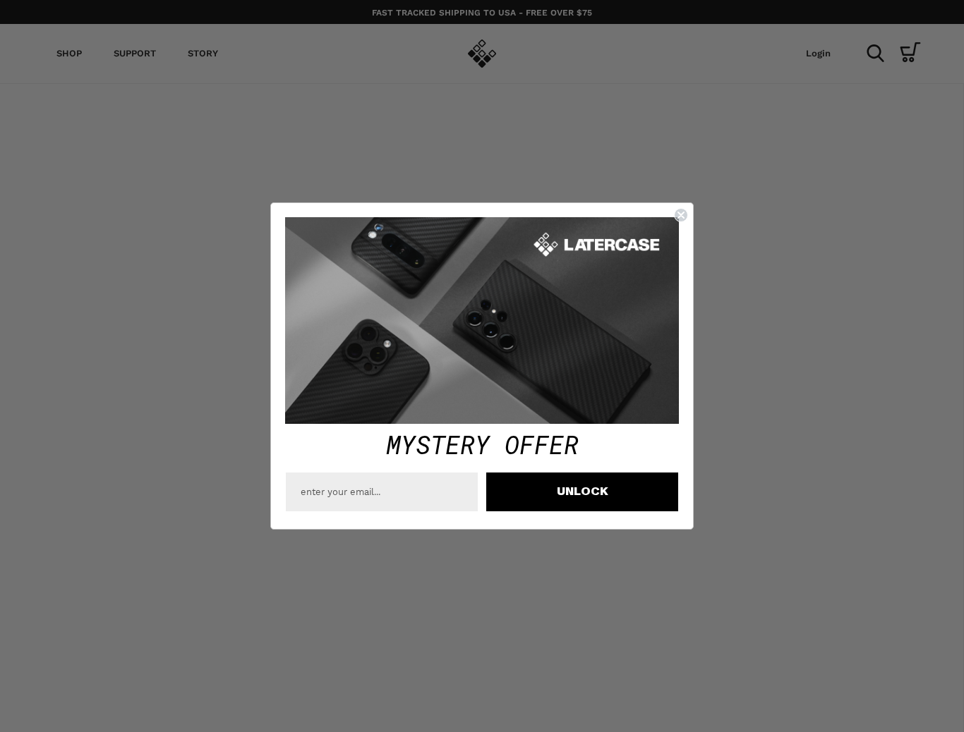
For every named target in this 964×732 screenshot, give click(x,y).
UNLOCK (582, 491)
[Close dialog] (681, 215)
